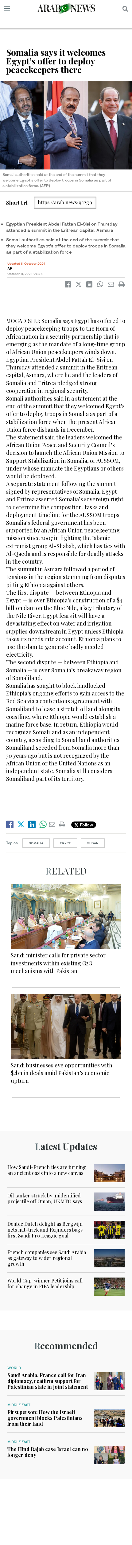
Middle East (18, 1405)
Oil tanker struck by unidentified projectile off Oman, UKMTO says (44, 1198)
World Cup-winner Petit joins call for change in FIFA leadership (45, 1283)
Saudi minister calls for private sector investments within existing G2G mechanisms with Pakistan (58, 963)
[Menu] (7, 8)
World (14, 1368)
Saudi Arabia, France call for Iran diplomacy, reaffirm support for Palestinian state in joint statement (47, 1381)
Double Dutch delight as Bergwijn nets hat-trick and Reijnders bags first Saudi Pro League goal (45, 1230)
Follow (86, 824)
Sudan (92, 843)
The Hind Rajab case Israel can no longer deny (47, 1452)
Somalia (36, 843)
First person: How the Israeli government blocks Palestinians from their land (45, 1418)
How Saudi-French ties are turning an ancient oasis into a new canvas (46, 1170)
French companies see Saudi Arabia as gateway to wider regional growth (46, 1258)
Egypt (65, 843)
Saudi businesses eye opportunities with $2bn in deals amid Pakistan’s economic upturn (61, 1073)
